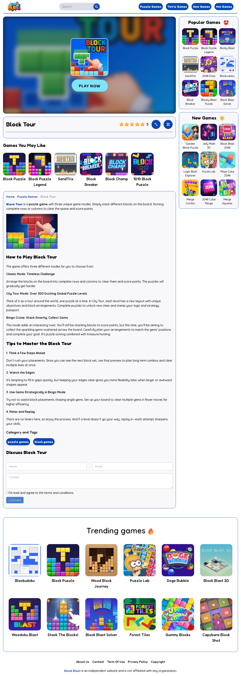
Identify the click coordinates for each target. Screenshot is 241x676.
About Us (82, 662)
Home (10, 196)
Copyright (158, 662)
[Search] (96, 7)
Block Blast (72, 671)
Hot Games (224, 6)
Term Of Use (116, 662)
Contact (98, 662)
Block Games (44, 442)
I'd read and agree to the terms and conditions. (41, 493)
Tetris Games (177, 6)
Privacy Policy (138, 662)
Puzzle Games (150, 6)
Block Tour (14, 204)
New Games (201, 6)
